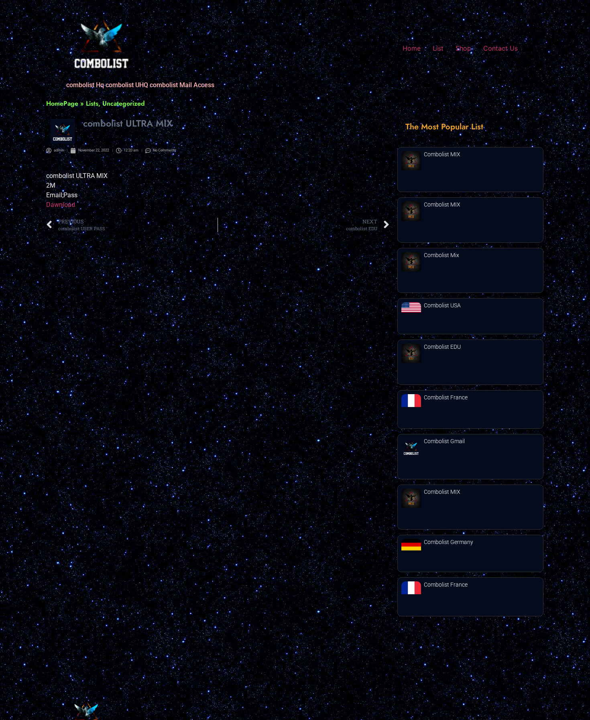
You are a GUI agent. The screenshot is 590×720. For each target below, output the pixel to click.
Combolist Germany (448, 542)
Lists (92, 103)
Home (412, 48)
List (438, 48)
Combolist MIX (442, 154)
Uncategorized (123, 103)
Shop (463, 48)
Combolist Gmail (444, 441)
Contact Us (500, 48)
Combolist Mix (441, 255)
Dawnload (60, 205)
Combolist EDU (442, 347)
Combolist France (446, 397)
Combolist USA (442, 305)
